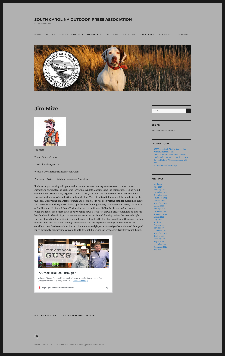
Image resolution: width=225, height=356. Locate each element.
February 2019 (159, 225)
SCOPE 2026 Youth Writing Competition (170, 149)
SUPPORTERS (181, 34)
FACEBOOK (164, 34)
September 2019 (160, 214)
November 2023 (160, 198)
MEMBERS (92, 34)
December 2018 (160, 231)
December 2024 (160, 192)
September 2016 (160, 247)
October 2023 (159, 201)
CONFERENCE (146, 34)
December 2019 (160, 211)
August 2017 (159, 241)
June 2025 (158, 187)
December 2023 (160, 195)
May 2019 (158, 220)
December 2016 (160, 244)
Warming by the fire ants (164, 152)
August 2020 (159, 206)
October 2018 (159, 236)
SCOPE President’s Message (165, 165)
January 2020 (159, 209)
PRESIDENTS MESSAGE (71, 34)
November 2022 (160, 203)
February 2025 (160, 190)
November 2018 (160, 233)
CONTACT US (128, 34)
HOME (37, 34)
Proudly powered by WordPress (91, 345)
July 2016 (157, 250)
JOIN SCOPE (111, 34)
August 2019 (159, 217)
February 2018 (159, 239)
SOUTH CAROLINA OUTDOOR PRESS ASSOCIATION (83, 19)
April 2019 (158, 222)
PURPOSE (50, 34)
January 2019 (159, 228)
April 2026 (158, 184)
